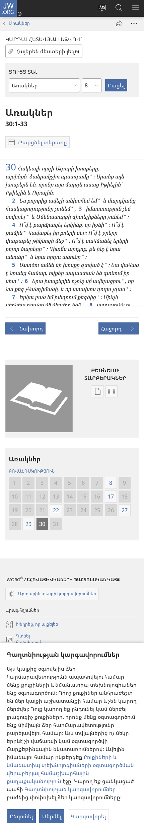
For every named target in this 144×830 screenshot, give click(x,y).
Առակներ (19, 23)
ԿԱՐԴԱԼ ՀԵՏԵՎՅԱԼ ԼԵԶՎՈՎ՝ (43, 39)
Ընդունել (21, 816)
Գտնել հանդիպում (23, 639)
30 (10, 166)
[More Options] (134, 23)
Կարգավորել (88, 816)
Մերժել (51, 816)
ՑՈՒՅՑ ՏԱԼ (23, 71)
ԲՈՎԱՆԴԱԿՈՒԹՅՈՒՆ (32, 471)
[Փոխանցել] (119, 23)
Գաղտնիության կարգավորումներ (70, 789)
